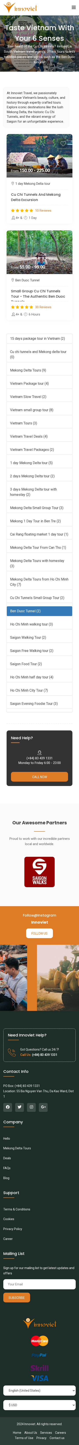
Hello (6, 1138)
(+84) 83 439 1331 (40, 758)
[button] (74, 8)
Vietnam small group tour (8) (31, 410)
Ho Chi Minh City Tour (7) (29, 690)
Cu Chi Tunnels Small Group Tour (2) (37, 598)
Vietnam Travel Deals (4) (29, 436)
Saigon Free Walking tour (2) (31, 651)
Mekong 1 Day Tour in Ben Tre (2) (35, 521)
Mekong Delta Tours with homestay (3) (37, 563)
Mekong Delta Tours (17, 1148)
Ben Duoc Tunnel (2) (25, 611)
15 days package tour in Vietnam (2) (37, 338)
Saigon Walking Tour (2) (28, 637)
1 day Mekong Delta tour (32, 184)
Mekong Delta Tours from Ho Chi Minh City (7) (39, 582)
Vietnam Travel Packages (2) (32, 450)
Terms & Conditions (16, 1209)
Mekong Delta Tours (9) (28, 370)
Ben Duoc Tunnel (27, 280)
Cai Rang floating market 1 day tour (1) (39, 534)
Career (8, 1239)
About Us (30, 1432)
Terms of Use (24, 1438)
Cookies (8, 1219)
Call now (39, 777)
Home (17, 1432)
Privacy (41, 1438)
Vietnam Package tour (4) (29, 383)
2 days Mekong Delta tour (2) (32, 476)
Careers (60, 1432)
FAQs (7, 1168)
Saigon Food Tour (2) (26, 664)
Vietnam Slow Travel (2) (28, 397)
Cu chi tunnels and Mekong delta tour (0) (38, 354)
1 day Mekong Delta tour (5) (31, 463)
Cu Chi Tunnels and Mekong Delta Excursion (36, 197)
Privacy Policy (12, 1229)
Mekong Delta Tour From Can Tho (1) (38, 547)
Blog (6, 1178)
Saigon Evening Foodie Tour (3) (34, 704)
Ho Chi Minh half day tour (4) (31, 677)
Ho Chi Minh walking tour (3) (31, 624)
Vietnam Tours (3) (23, 423)
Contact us (57, 1438)
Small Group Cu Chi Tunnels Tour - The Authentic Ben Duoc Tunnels (38, 296)
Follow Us (39, 933)
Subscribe (17, 1297)
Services (46, 1432)
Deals (7, 1158)
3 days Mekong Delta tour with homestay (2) (33, 492)
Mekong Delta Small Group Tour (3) (36, 508)
